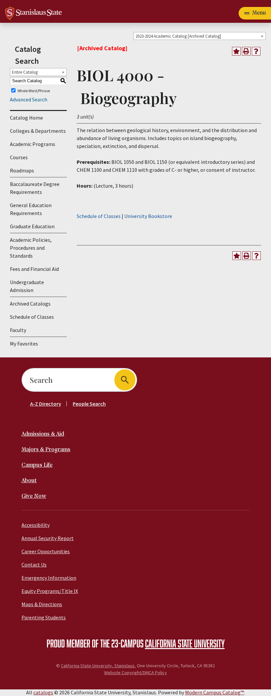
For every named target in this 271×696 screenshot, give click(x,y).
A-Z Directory (45, 403)
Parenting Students (43, 617)
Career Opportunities (45, 551)
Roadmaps (22, 170)
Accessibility (35, 525)
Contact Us (34, 564)
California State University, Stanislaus (98, 666)
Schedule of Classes (32, 316)
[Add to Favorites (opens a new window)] (236, 51)
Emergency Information (48, 577)
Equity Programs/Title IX (49, 591)
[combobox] (200, 36)
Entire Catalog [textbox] (25, 72)
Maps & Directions (41, 604)
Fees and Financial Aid (34, 269)
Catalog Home (26, 117)
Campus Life (37, 465)
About (29, 481)
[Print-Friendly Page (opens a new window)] (246, 51)
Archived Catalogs (30, 303)
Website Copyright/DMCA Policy (135, 673)
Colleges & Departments (38, 131)
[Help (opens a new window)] (256, 51)
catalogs (43, 692)
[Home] (33, 12)
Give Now (33, 496)
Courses (19, 157)
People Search (89, 403)
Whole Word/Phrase (34, 90)
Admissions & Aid (42, 434)
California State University (185, 643)
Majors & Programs (45, 450)
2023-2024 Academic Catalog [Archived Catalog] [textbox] (178, 36)
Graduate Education (32, 226)
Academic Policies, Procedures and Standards (31, 248)
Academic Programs (32, 144)
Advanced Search (28, 99)
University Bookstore (148, 216)
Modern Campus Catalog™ (214, 692)
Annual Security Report (47, 538)
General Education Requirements (31, 209)
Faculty (18, 330)
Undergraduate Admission (27, 286)
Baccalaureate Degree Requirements (34, 188)
